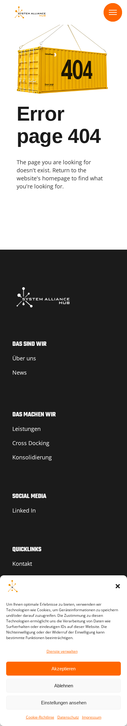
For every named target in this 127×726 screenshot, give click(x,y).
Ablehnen (63, 685)
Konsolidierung (32, 457)
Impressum (91, 717)
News (19, 372)
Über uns (24, 358)
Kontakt (22, 563)
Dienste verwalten (62, 651)
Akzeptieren (63, 668)
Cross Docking (30, 443)
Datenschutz (68, 717)
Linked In (24, 510)
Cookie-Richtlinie (40, 717)
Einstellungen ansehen (63, 702)
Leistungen (26, 428)
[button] (118, 586)
